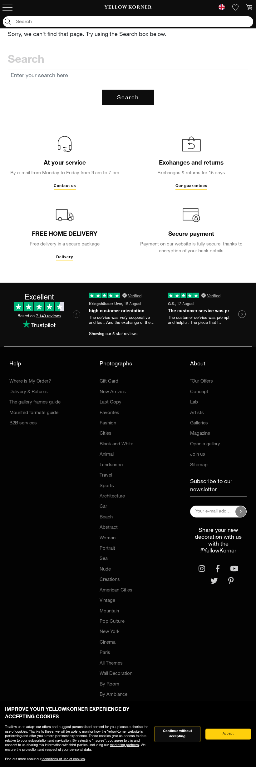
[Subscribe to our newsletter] (241, 511)
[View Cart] (249, 7)
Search (128, 98)
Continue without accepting (177, 734)
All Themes (111, 663)
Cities (105, 433)
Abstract (109, 527)
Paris (105, 653)
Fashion (108, 423)
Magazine (200, 433)
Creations (110, 579)
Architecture (112, 496)
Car (103, 506)
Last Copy (110, 402)
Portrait (107, 548)
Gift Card (109, 381)
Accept (228, 733)
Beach (106, 517)
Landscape (111, 465)
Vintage (107, 600)
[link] (128, 7)
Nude (105, 569)
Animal (107, 454)
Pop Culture (112, 621)
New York (110, 632)
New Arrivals (113, 392)
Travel (106, 475)
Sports (107, 486)
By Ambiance (113, 694)
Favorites (109, 413)
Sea (104, 559)
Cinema (108, 642)
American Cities (116, 590)
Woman (108, 538)
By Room (109, 684)
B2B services (23, 423)
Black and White (116, 444)
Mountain (109, 611)
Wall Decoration (116, 673)
